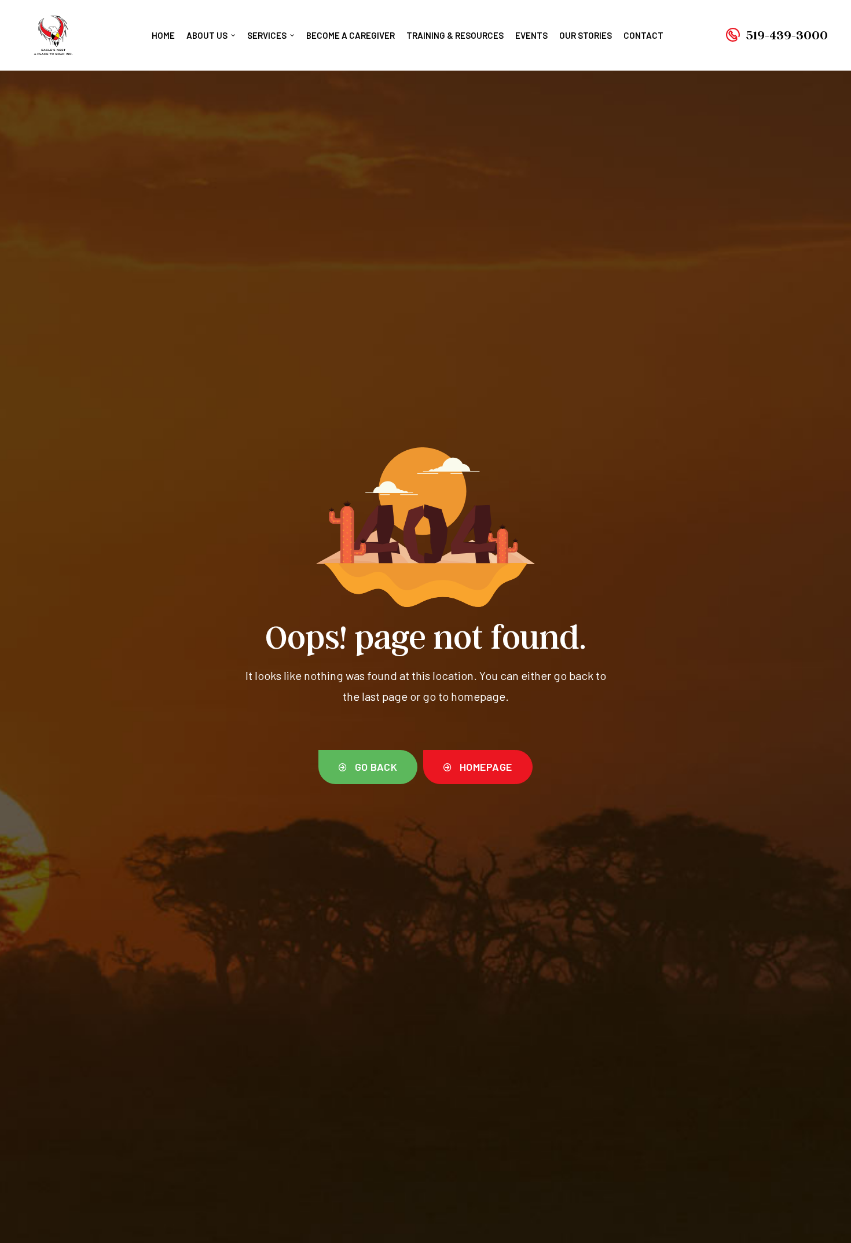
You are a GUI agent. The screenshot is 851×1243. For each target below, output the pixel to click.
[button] (367, 767)
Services (267, 35)
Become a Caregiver (350, 35)
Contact (643, 35)
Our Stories (585, 35)
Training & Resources (455, 35)
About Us (207, 35)
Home (163, 35)
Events (531, 35)
